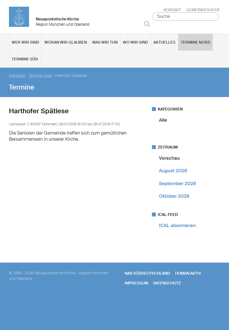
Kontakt (172, 9)
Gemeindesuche (203, 9)
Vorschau (169, 158)
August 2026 (173, 171)
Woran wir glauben (65, 42)
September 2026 (177, 183)
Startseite (17, 75)
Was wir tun (105, 42)
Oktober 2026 (174, 196)
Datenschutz (167, 283)
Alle (163, 120)
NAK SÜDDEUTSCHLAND (147, 273)
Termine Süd (25, 59)
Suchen (147, 24)
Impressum (136, 283)
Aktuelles (164, 42)
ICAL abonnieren (177, 225)
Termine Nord (195, 42)
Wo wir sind (135, 42)
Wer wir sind (25, 42)
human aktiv (188, 273)
